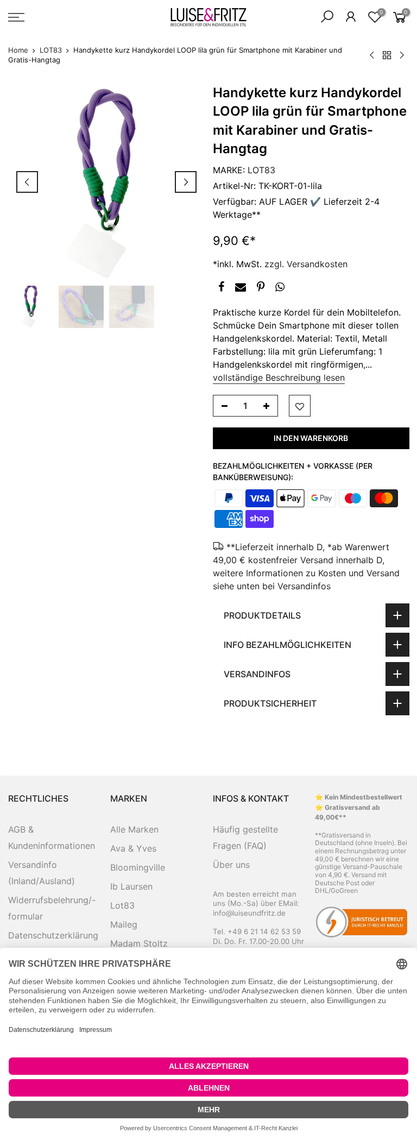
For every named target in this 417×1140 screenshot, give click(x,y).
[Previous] (27, 182)
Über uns (231, 864)
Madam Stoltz (139, 943)
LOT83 (51, 50)
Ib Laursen (131, 886)
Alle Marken (134, 829)
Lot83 (122, 905)
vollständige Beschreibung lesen (279, 377)
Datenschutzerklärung (53, 935)
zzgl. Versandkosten (306, 264)
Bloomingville (137, 867)
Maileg (123, 924)
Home (18, 50)
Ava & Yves (133, 848)
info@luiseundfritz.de (249, 913)
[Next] (186, 182)
